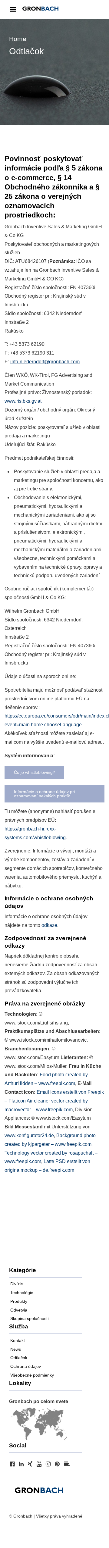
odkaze (49, 925)
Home (17, 38)
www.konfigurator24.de (29, 1135)
